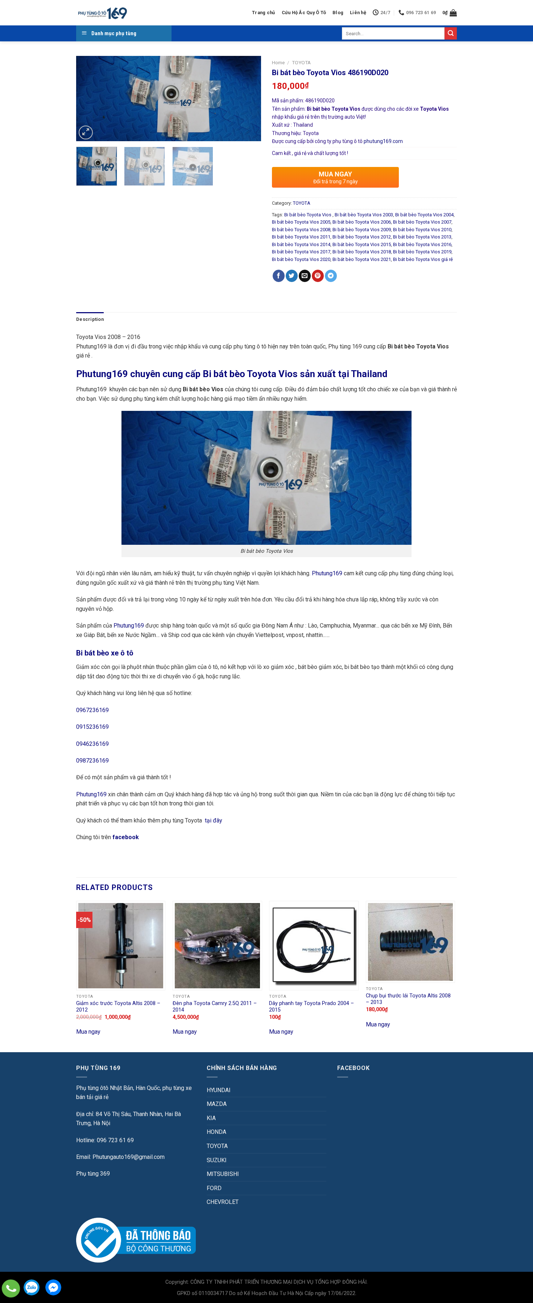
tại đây (213, 820)
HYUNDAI (219, 1090)
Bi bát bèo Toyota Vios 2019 (422, 251)
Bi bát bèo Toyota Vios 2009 (361, 229)
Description (90, 319)
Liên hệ (358, 12)
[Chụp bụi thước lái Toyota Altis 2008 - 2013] (410, 942)
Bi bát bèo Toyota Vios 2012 (361, 237)
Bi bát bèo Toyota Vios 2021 (361, 259)
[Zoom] (86, 133)
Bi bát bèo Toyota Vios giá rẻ (423, 259)
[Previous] (88, 98)
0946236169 (92, 743)
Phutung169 (327, 573)
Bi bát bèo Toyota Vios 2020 (301, 259)
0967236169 (92, 710)
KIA (211, 1118)
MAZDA (217, 1103)
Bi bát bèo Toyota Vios (308, 214)
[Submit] (451, 33)
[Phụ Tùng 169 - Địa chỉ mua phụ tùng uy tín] (102, 13)
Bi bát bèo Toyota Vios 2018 (361, 251)
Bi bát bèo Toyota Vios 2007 (422, 222)
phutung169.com (383, 141)
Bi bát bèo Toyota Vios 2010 (422, 229)
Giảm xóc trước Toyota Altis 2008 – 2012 (118, 1006)
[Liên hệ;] (11, 1288)
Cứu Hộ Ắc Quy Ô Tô (304, 12)
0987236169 (92, 760)
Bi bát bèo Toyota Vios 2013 (422, 237)
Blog (337, 12)
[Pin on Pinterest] (318, 276)
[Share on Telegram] (331, 276)
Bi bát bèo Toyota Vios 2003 (364, 214)
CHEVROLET (223, 1201)
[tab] (90, 319)
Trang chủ (263, 12)
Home (278, 62)
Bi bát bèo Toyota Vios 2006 (361, 222)
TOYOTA (301, 62)
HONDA (216, 1131)
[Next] (248, 98)
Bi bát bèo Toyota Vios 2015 (361, 244)
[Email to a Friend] (305, 276)
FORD (214, 1188)
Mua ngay (88, 1031)
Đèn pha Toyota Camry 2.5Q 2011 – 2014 (215, 1006)
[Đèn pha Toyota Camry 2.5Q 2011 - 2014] (217, 945)
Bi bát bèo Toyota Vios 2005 (301, 222)
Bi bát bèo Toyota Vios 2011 (301, 237)
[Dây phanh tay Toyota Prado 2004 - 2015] (313, 945)
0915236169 (92, 726)
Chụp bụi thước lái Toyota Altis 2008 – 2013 (408, 999)
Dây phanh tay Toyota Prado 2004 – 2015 (311, 1006)
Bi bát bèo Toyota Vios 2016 (422, 244)
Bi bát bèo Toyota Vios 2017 (301, 251)
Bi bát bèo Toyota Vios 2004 (424, 214)
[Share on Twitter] (292, 276)
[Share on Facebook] (279, 276)
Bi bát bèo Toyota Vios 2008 (301, 229)
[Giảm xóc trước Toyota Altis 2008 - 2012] (121, 945)
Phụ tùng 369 (93, 1173)
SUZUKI (217, 1160)
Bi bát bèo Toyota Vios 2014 (301, 244)
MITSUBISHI (223, 1174)
